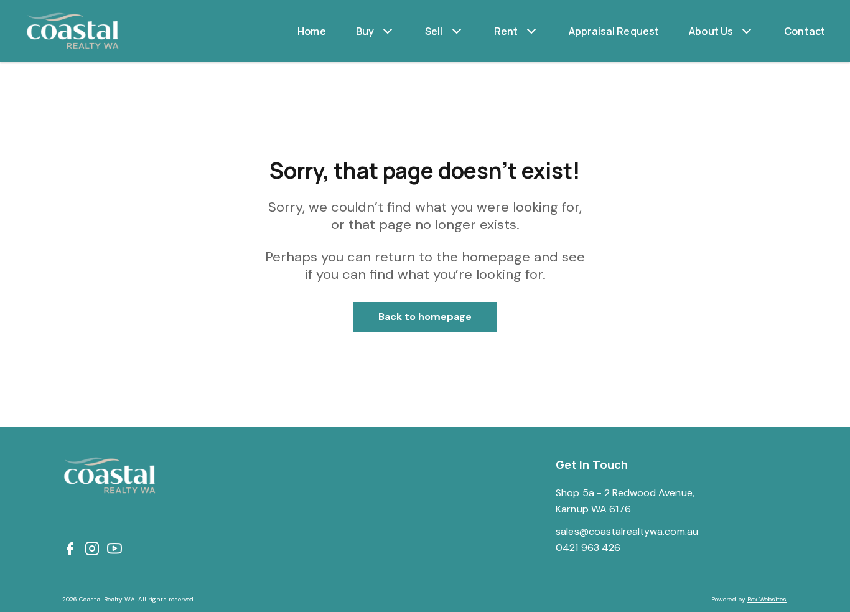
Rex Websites (767, 599)
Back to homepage (425, 316)
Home (311, 31)
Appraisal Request (614, 31)
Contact (804, 31)
